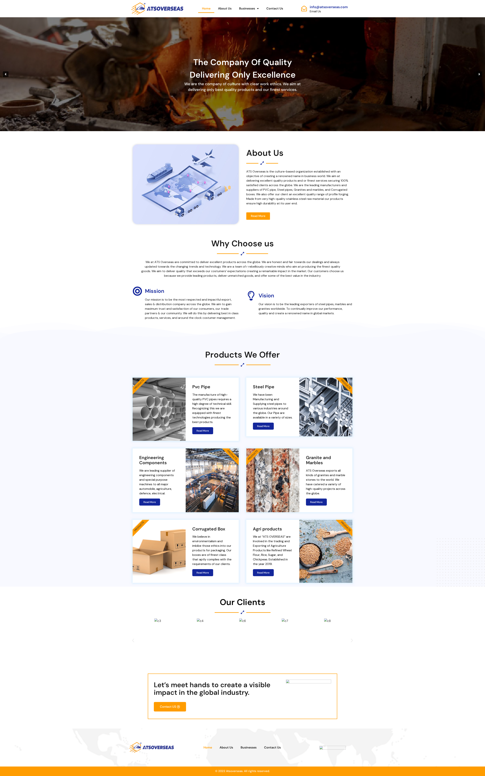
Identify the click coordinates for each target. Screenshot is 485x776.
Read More (202, 430)
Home (206, 8)
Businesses (247, 8)
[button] (6, 74)
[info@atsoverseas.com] (304, 8)
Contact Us (274, 8)
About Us (225, 8)
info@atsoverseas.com (329, 7)
